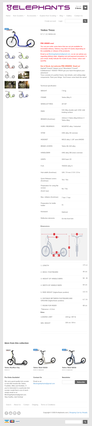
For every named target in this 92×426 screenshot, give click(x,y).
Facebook (6, 413)
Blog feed (19, 413)
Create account (50, 21)
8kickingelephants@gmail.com (59, 54)
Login (60, 21)
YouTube (10, 413)
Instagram (14, 413)
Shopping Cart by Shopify (78, 412)
